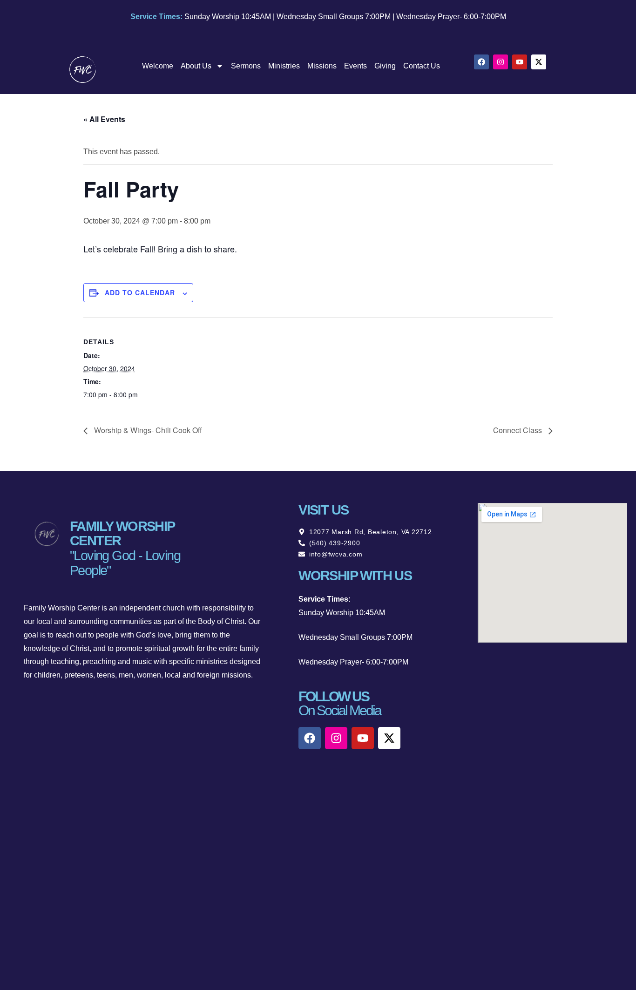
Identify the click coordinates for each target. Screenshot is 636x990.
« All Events (104, 119)
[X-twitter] (538, 61)
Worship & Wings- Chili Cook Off (147, 430)
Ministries (284, 66)
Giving (385, 66)
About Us (196, 66)
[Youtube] (519, 61)
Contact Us (421, 66)
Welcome (157, 66)
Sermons (246, 66)
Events (355, 66)
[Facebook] (481, 61)
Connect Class (518, 430)
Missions (322, 66)
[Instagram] (500, 61)
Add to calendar (140, 292)
